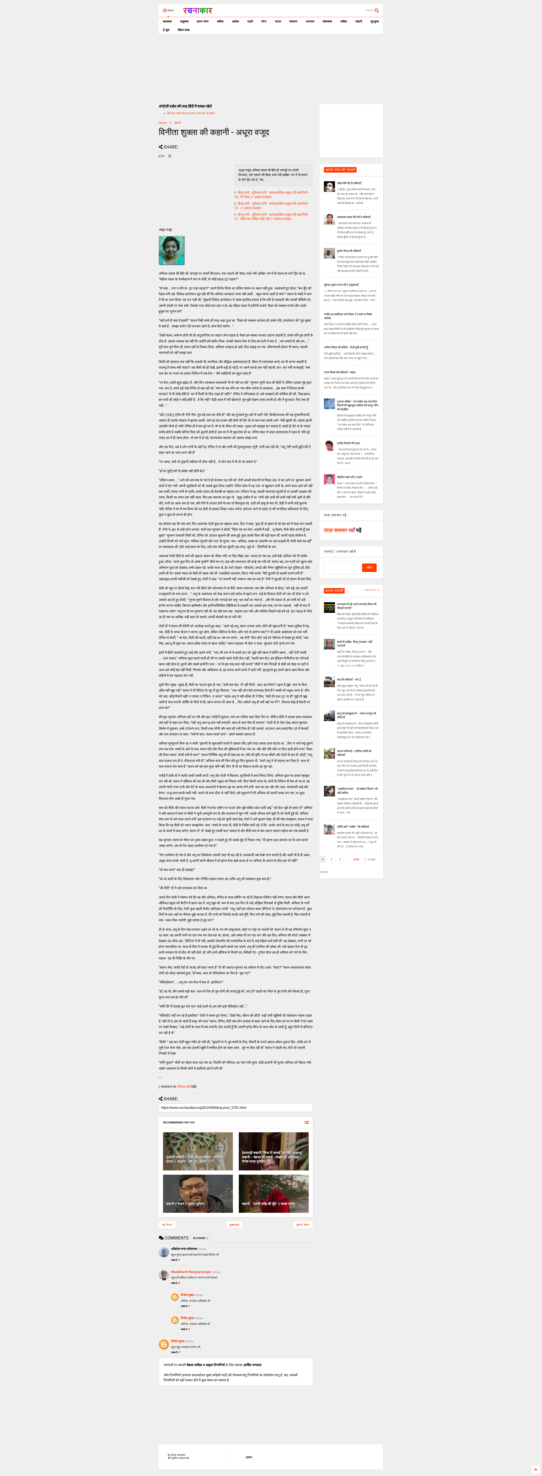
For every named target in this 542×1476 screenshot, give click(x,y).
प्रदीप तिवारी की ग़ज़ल (348, 443)
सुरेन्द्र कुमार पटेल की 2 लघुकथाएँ (341, 285)
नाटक (278, 21)
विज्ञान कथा (183, 30)
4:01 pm (216, 1272)
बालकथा (167, 21)
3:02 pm (202, 1249)
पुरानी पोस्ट (303, 1224)
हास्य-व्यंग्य (203, 21)
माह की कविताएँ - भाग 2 (349, 679)
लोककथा (327, 21)
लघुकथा (184, 21)
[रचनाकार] (198, 12)
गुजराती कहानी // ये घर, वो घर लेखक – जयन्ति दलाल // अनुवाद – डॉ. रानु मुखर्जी (194, 1159)
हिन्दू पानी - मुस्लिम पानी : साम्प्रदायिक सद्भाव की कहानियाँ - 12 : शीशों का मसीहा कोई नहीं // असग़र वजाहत (272, 217)
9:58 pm (199, 1295)
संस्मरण (293, 21)
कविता (220, 21)
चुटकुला (375, 21)
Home (163, 123)
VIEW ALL (371, 590)
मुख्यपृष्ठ (234, 1224)
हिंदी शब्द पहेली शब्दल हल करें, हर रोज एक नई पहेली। (191, 113)
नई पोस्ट (167, 1224)
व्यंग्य (263, 21)
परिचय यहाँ (183, 1087)
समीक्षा (343, 21)
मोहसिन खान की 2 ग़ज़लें (349, 477)
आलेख (235, 21)
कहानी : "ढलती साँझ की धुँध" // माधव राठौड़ (268, 1204)
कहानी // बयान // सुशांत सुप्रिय (185, 1204)
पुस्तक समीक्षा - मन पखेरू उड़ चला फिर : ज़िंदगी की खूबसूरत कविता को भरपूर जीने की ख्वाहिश (357, 405)
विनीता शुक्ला (187, 1295)
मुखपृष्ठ (249, 1457)
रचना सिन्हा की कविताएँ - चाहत (339, 372)
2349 (356, 859)
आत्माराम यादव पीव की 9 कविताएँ (354, 217)
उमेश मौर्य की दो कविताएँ (349, 183)
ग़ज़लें (250, 21)
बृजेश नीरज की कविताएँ (349, 251)
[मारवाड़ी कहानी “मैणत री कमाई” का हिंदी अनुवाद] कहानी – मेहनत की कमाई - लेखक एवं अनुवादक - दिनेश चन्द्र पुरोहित (272, 1157)
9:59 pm (189, 1341)
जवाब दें (174, 1260)
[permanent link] (169, 156)
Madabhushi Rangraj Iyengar (191, 1272)
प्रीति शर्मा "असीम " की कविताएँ (353, 826)
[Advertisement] (271, 66)
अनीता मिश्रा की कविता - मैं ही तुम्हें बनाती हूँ (346, 347)
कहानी (358, 21)
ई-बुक (166, 30)
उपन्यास (310, 21)
